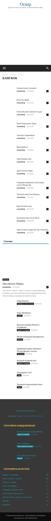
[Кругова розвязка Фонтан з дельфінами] (8, 328)
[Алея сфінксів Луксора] (8, 458)
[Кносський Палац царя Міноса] (8, 434)
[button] (4, 68)
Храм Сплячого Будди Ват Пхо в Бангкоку (32, 230)
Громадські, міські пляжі (25, 304)
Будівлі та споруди (23, 330)
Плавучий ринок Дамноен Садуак (29, 112)
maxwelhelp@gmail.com (34, 416)
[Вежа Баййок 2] (8, 150)
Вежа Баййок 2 (22, 147)
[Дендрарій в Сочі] (8, 375)
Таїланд (13, 75)
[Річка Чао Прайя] (8, 103)
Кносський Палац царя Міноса (30, 432)
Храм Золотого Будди (25, 171)
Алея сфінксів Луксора (26, 455)
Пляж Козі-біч (23, 301)
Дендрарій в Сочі (24, 372)
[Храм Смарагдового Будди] (8, 126)
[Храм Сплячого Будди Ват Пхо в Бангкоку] (8, 233)
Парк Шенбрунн (24, 313)
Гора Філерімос (23, 443)
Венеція (5, 279)
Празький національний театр (29, 384)
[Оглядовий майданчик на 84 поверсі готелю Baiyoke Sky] (8, 185)
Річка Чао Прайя (23, 100)
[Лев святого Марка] (25, 264)
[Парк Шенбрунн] (8, 316)
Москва (20, 339)
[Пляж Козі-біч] (8, 304)
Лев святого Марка (12, 283)
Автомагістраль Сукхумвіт (26, 88)
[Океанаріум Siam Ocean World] (8, 221)
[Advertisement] (25, 38)
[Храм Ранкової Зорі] (8, 162)
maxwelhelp (21, 91)
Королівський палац (24, 206)
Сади (19, 375)
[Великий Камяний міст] (8, 363)
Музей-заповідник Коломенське (30, 337)
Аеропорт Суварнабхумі (26, 135)
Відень (20, 316)
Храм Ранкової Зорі (24, 159)
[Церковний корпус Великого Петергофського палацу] (8, 351)
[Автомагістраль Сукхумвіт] (8, 91)
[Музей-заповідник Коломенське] (8, 340)
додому (5, 75)
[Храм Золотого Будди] (8, 174)
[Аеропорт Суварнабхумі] (8, 138)
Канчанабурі (16, 83)
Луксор (20, 458)
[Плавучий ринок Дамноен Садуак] (8, 115)
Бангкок (6, 83)
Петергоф (21, 354)
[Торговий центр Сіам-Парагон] (8, 197)
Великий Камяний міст (27, 361)
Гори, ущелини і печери (25, 446)
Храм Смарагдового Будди (26, 123)
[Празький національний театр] (8, 387)
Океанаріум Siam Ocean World (28, 218)
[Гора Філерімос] (8, 446)
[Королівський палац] (8, 209)
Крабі (24, 83)
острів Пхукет (33, 83)
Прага (19, 387)
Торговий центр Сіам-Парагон (28, 194)
